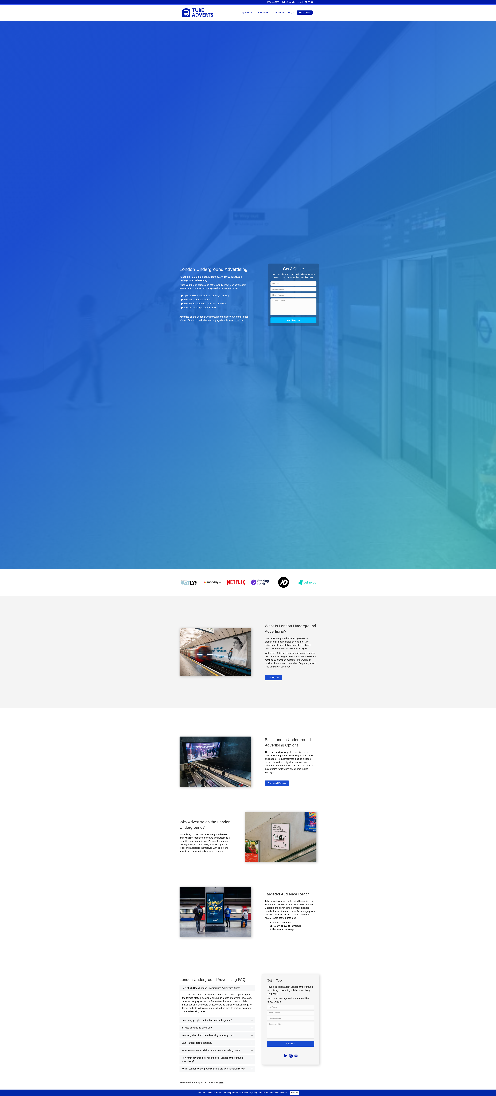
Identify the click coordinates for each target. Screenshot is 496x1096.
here (221, 1082)
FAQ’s (291, 12)
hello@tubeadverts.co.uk (292, 2)
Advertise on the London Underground (199, 317)
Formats (262, 12)
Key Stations (246, 12)
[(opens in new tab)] (189, 582)
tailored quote (207, 1008)
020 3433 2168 (273, 2)
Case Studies (278, 12)
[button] (293, 320)
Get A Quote (304, 12)
